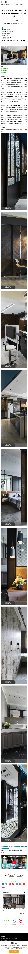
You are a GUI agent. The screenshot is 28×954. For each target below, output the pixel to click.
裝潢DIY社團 (10, 940)
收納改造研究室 (4, 940)
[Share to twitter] (17, 884)
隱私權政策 (8, 947)
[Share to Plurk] (20, 884)
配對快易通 (8, 938)
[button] (21, 892)
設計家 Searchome (3, 2)
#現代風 (11, 875)
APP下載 (3, 938)
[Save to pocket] (10, 884)
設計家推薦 (4, 936)
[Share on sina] (24, 884)
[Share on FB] (3, 884)
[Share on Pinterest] (13, 884)
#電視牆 (19, 875)
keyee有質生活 (14, 938)
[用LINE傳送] (6, 884)
